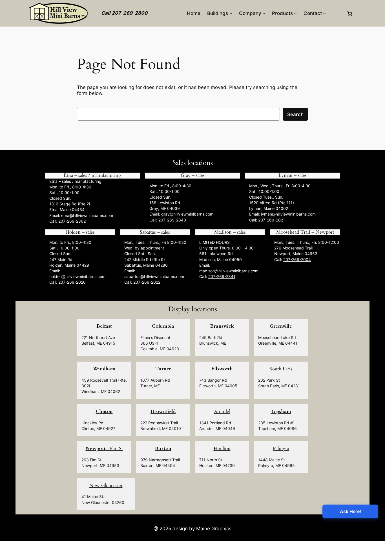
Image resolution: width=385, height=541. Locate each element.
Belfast (104, 326)
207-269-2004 (297, 259)
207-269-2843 (172, 220)
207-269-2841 (221, 276)
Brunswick (222, 326)
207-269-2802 (72, 221)
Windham (104, 369)
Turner (163, 369)
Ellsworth (222, 369)
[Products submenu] (295, 13)
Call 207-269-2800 (124, 13)
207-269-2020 (72, 282)
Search (295, 114)
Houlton (222, 448)
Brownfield (163, 411)
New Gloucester (106, 485)
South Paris (281, 369)
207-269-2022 (146, 282)
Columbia (163, 326)
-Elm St (104, 448)
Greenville (281, 326)
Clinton (104, 411)
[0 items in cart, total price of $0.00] (350, 13)
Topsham (281, 411)
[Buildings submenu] (230, 13)
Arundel (222, 411)
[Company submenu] (263, 13)
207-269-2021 (271, 220)
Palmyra (281, 448)
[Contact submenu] (324, 13)
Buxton (163, 448)
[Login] (336, 13)
